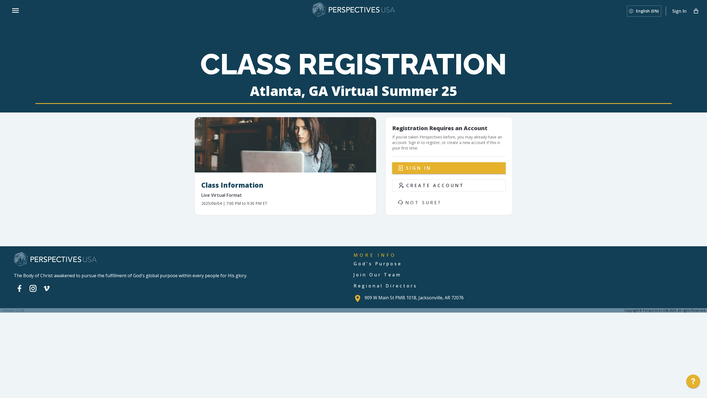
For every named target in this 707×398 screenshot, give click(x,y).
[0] (695, 11)
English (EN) (647, 11)
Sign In (679, 11)
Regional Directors (385, 286)
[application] (693, 383)
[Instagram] (33, 288)
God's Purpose (378, 264)
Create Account (435, 185)
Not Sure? (423, 203)
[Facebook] (19, 288)
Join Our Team (378, 275)
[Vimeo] (46, 288)
